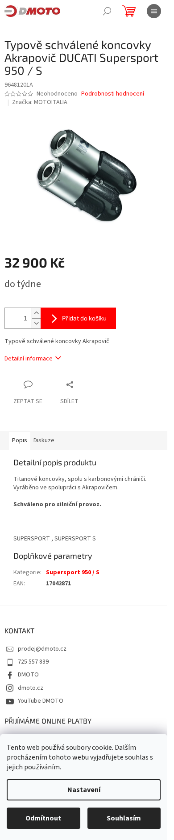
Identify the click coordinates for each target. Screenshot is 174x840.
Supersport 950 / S (72, 572)
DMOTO (28, 674)
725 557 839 (33, 661)
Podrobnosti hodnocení (112, 94)
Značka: (39, 102)
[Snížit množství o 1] (36, 323)
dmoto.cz (30, 688)
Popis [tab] (19, 440)
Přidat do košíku (84, 318)
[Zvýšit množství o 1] (36, 313)
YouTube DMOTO (40, 700)
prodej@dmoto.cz (42, 648)
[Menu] (154, 11)
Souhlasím (124, 818)
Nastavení (83, 790)
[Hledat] (107, 11)
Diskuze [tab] (43, 440)
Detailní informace (28, 358)
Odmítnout (43, 818)
